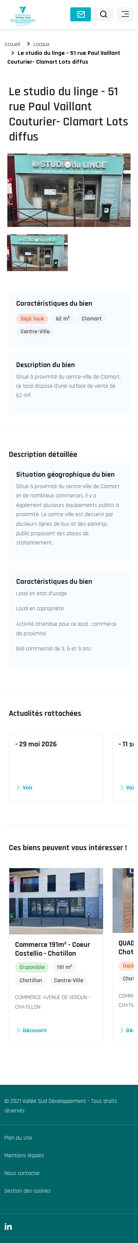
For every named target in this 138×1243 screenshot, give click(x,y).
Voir (27, 788)
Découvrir (34, 1030)
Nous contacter (22, 1173)
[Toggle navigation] (125, 14)
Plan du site (18, 1138)
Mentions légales (24, 1155)
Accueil (12, 44)
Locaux (41, 44)
